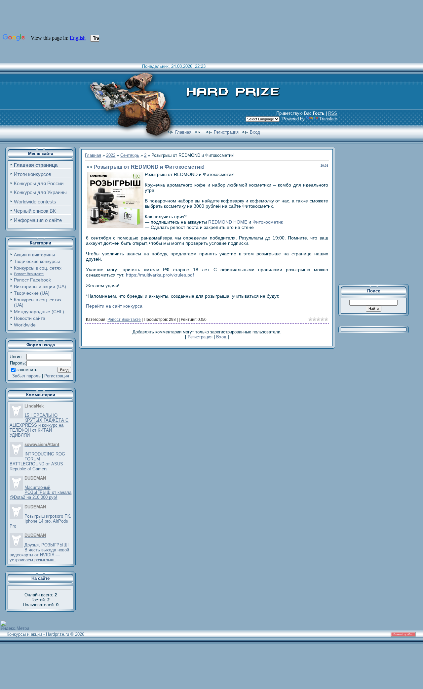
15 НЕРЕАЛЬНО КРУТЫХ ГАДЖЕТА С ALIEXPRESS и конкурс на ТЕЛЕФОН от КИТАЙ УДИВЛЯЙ (39, 425)
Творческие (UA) (32, 293)
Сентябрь (129, 155)
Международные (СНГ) (39, 311)
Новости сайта (29, 318)
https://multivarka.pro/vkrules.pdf (160, 275)
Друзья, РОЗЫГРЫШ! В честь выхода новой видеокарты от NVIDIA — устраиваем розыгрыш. (40, 552)
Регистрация (226, 132)
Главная (183, 132)
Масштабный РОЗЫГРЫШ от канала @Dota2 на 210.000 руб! (40, 492)
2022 (110, 155)
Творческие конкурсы (37, 261)
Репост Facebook (32, 279)
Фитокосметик (267, 222)
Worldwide (25, 324)
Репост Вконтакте (29, 274)
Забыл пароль (26, 375)
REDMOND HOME (227, 222)
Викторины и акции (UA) (40, 286)
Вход (255, 132)
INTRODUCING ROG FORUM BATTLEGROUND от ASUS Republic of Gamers (37, 461)
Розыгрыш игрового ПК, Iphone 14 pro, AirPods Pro (40, 521)
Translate (328, 118)
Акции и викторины (34, 254)
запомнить (27, 369)
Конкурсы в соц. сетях (37, 268)
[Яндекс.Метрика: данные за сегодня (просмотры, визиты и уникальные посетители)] (14, 625)
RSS (332, 113)
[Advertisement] (378, 213)
